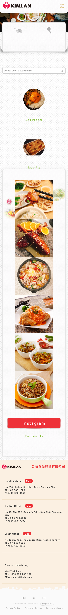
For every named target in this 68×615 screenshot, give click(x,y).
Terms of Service (34, 608)
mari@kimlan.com (23, 577)
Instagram (34, 423)
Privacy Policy (13, 608)
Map (28, 481)
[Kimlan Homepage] (17, 6)
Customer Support (55, 608)
